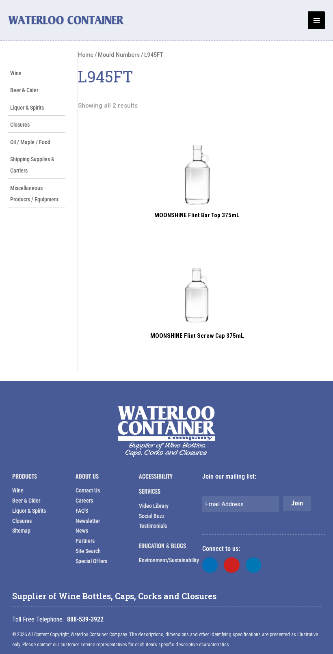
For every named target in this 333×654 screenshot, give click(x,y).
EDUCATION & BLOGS (162, 545)
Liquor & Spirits (27, 107)
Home (85, 55)
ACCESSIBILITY (156, 476)
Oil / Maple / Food (30, 142)
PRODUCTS (24, 476)
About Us (87, 476)
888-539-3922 (85, 619)
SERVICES (149, 491)
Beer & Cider (24, 90)
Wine (16, 73)
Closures (20, 124)
